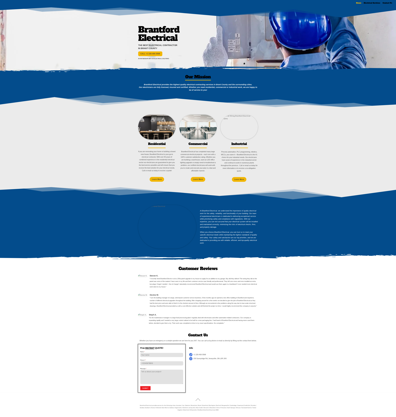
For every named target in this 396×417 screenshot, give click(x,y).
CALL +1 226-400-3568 (150, 54)
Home (358, 3)
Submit (145, 388)
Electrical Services (372, 3)
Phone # (143, 360)
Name (142, 351)
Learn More (157, 179)
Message (143, 368)
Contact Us (387, 3)
